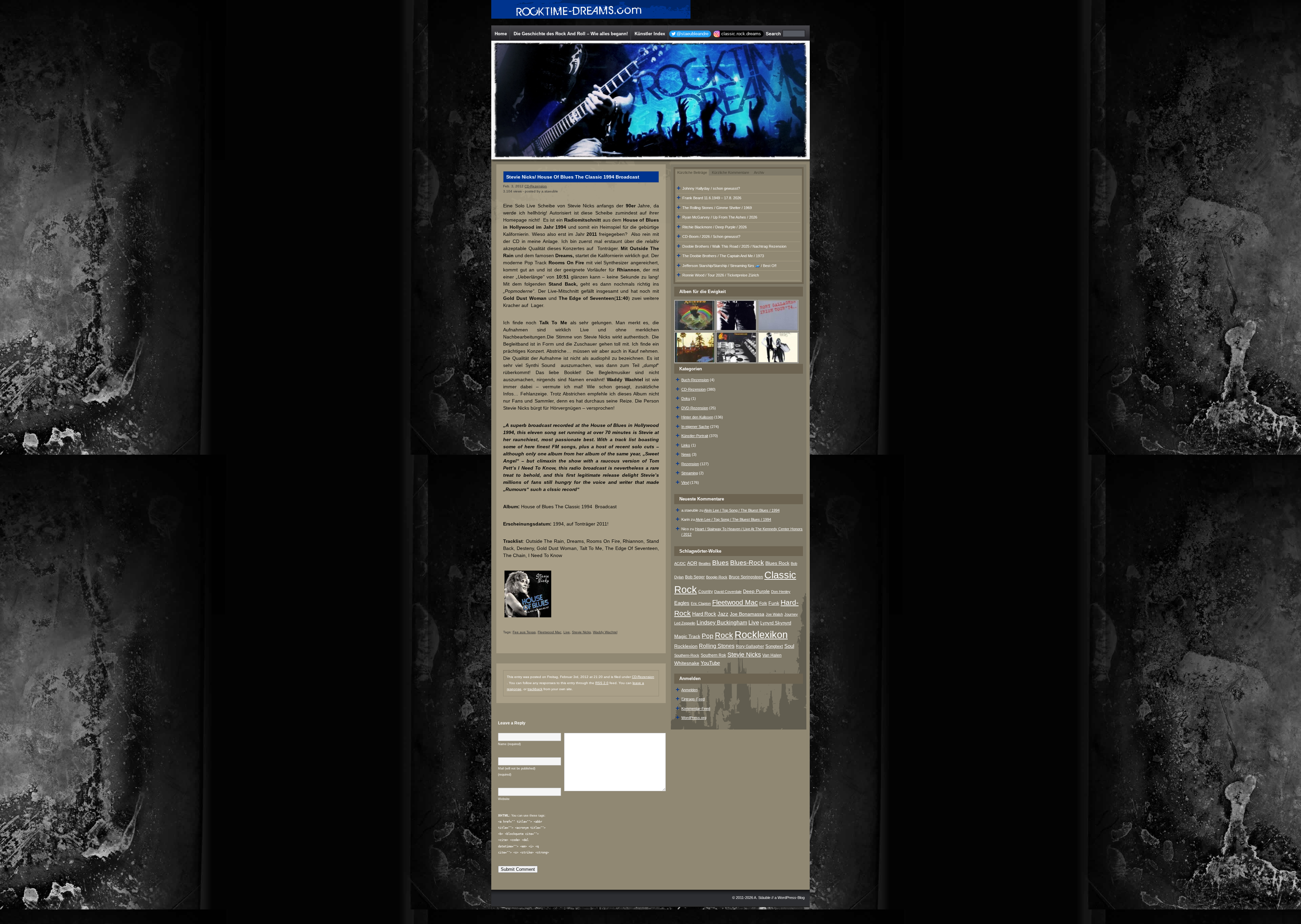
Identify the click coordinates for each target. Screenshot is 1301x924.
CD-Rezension (535, 186)
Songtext (774, 646)
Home (501, 33)
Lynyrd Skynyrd (775, 622)
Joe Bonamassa (747, 614)
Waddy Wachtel (605, 632)
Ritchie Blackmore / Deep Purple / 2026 (714, 227)
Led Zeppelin (684, 623)
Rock (724, 635)
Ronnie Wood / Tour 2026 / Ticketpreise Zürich (720, 275)
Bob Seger (695, 577)
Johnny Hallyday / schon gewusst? (711, 188)
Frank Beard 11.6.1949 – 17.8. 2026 (711, 198)
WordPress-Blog (791, 898)
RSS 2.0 (601, 683)
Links (685, 445)
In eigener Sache (695, 427)
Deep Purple (756, 591)
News (686, 454)
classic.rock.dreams (741, 33)
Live (566, 632)
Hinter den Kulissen (697, 417)
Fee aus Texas (524, 632)
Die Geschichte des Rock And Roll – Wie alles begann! (571, 33)
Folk (763, 603)
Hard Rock (704, 614)
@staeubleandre (692, 33)
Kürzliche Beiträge (692, 172)
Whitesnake (686, 663)
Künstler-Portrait (694, 436)
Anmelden (689, 690)
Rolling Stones (717, 646)
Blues (720, 562)
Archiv (759, 172)
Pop (708, 635)
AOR (692, 563)
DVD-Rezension (694, 408)
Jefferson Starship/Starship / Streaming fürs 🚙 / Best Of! (729, 266)
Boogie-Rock (716, 577)
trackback (535, 689)
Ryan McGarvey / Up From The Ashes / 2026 (719, 217)
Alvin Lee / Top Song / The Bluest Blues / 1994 (742, 510)
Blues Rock (777, 563)
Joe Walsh (774, 614)
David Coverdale (728, 592)
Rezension (690, 464)
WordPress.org (693, 718)
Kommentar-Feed (695, 708)
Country (705, 591)
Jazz (723, 614)
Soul (789, 646)
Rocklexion (686, 646)
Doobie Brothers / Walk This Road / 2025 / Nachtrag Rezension (734, 246)
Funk (773, 603)
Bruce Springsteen (746, 577)
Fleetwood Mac (549, 632)
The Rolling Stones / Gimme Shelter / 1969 (717, 208)
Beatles (705, 563)
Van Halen (772, 655)
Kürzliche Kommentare (730, 172)
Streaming (689, 473)
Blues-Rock (747, 562)
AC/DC (680, 563)
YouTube (710, 663)
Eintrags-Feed (693, 699)
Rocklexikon (761, 634)
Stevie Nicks (581, 632)
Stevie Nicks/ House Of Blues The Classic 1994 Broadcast (572, 177)
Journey (791, 614)
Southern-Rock (686, 655)
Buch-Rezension (695, 380)
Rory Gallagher (750, 646)
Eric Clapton (701, 603)
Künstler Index (650, 33)
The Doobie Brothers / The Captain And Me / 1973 (723, 256)
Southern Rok (713, 655)
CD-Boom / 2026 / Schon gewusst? (711, 236)
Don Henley (780, 592)
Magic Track (687, 636)
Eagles (681, 603)
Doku (685, 398)
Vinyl (685, 482)
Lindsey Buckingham (722, 622)
